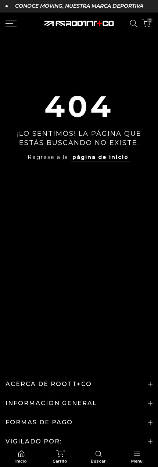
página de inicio (100, 157)
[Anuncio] (74, 6)
